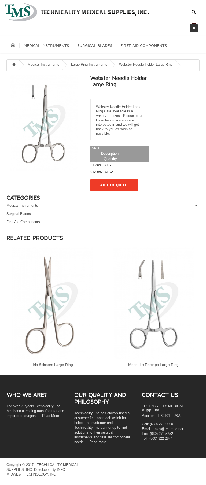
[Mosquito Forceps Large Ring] (153, 303)
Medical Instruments (46, 45)
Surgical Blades (94, 45)
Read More (50, 416)
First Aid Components (143, 45)
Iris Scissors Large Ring (53, 364)
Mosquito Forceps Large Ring (153, 364)
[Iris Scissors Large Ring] (52, 303)
